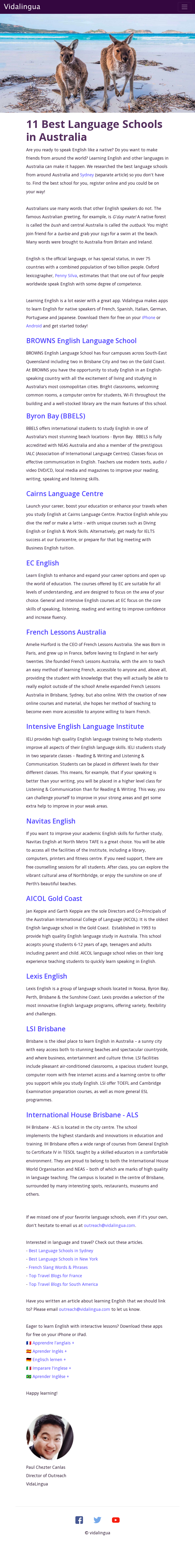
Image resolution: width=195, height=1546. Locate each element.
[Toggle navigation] (184, 7)
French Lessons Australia (66, 631)
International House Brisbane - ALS (82, 1114)
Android (34, 326)
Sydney (87, 175)
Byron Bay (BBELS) (55, 415)
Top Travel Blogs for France (55, 1275)
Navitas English (51, 820)
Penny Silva (66, 275)
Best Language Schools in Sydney (61, 1250)
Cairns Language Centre (64, 493)
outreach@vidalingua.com (109, 1225)
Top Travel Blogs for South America (63, 1284)
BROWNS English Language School (81, 340)
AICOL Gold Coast (54, 898)
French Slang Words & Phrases (58, 1267)
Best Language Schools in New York (63, 1259)
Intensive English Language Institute (85, 726)
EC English (42, 562)
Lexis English (46, 976)
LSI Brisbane (46, 1028)
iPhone (148, 317)
